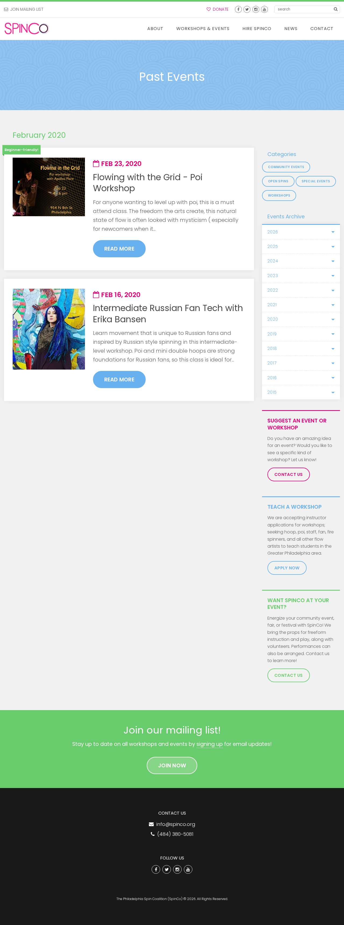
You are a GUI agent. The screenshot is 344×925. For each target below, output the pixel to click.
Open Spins (278, 181)
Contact (322, 29)
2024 (272, 261)
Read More (119, 248)
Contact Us (288, 474)
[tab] (301, 232)
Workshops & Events (203, 29)
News (291, 29)
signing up (209, 744)
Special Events (316, 181)
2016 (272, 378)
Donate (219, 9)
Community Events (286, 167)
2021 (272, 305)
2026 (272, 232)
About (155, 29)
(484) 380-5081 (174, 834)
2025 (272, 246)
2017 (272, 363)
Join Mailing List (25, 9)
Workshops (279, 195)
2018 (272, 348)
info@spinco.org (174, 824)
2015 (272, 392)
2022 (272, 290)
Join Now (172, 765)
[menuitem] (155, 28)
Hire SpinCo (256, 29)
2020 (272, 319)
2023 (272, 276)
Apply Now (287, 568)
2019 (272, 334)
